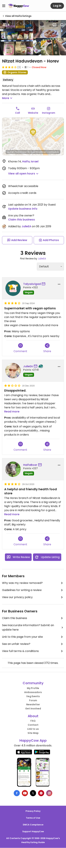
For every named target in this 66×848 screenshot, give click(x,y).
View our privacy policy (17, 597)
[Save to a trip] (54, 25)
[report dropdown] (59, 284)
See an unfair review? (16, 644)
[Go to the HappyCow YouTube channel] (25, 793)
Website (33, 113)
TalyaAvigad (32, 284)
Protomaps (20, 152)
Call (17, 113)
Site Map (33, 733)
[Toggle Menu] (3, 6)
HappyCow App (33, 740)
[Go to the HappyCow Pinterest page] (41, 793)
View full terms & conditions (20, 651)
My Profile (33, 688)
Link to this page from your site (22, 637)
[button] (33, 133)
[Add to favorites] (62, 25)
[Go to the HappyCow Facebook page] (17, 793)
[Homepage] (18, 5)
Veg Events (33, 696)
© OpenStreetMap (37, 152)
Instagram (48, 113)
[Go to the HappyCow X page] (33, 793)
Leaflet (10, 152)
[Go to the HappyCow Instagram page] (49, 793)
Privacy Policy (33, 811)
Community (33, 683)
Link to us (33, 729)
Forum (33, 700)
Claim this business (21, 220)
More (5, 98)
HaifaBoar (30, 465)
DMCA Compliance (33, 824)
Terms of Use (33, 817)
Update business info (22, 209)
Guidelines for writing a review (22, 590)
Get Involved (33, 708)
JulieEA (26, 226)
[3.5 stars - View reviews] (9, 67)
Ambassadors (33, 692)
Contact (33, 725)
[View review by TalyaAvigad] (13, 288)
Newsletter (33, 704)
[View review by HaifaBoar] (13, 469)
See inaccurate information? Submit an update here (28, 627)
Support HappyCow (33, 831)
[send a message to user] (44, 284)
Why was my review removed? (22, 583)
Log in (57, 6)
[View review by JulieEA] (13, 371)
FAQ (33, 720)
